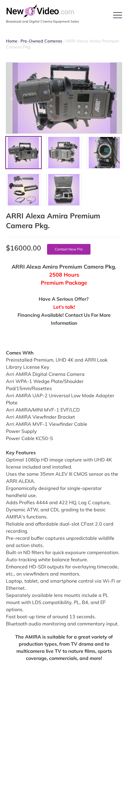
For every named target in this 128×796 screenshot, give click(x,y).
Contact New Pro (69, 249)
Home (12, 41)
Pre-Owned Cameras (42, 41)
